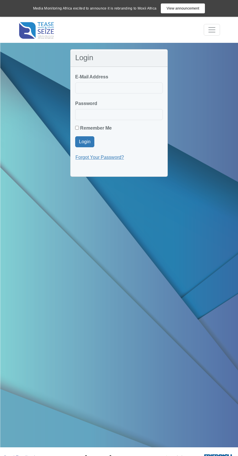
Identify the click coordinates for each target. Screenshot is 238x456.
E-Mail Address (91, 76)
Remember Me (95, 128)
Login (85, 141)
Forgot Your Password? (99, 157)
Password (86, 103)
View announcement (183, 8)
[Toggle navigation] (212, 30)
